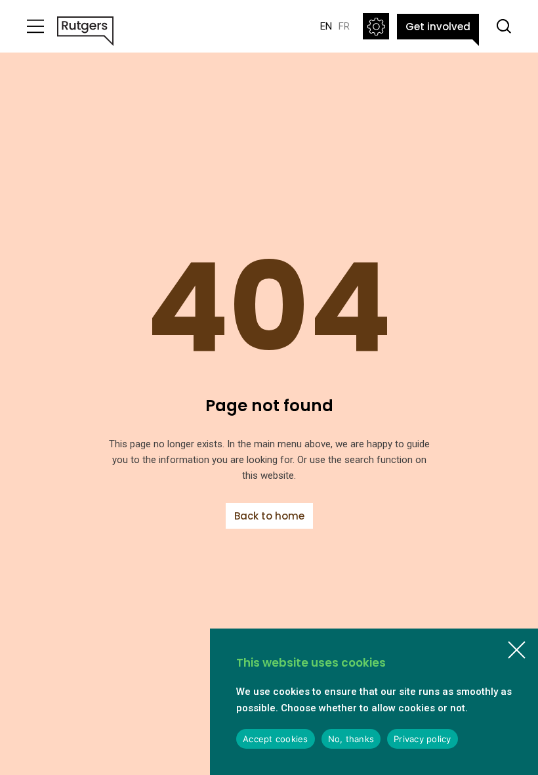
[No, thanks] (516, 650)
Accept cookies (275, 739)
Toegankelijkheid (376, 26)
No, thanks (351, 739)
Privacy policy (422, 739)
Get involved (437, 26)
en (326, 26)
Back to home (269, 516)
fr (344, 26)
